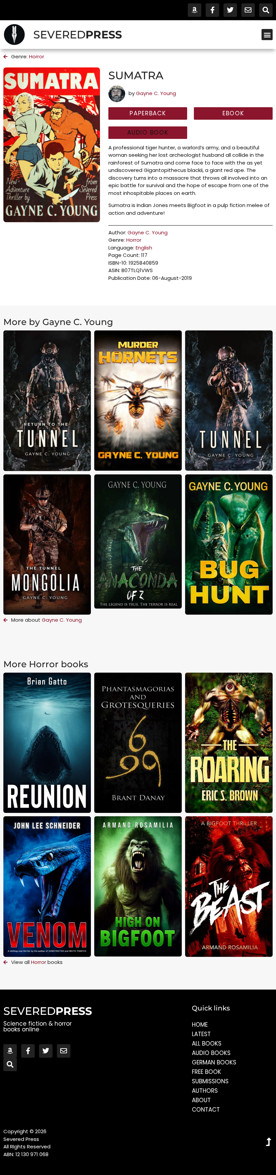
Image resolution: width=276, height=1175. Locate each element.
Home (200, 1025)
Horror (36, 56)
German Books (214, 1062)
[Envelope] (248, 10)
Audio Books (211, 1053)
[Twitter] (230, 10)
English (144, 247)
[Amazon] (194, 10)
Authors (205, 1091)
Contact (206, 1110)
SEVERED (77, 34)
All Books (206, 1043)
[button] (267, 34)
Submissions (210, 1081)
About (201, 1100)
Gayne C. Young (156, 93)
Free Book (206, 1072)
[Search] (266, 10)
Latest (201, 1034)
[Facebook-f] (212, 10)
